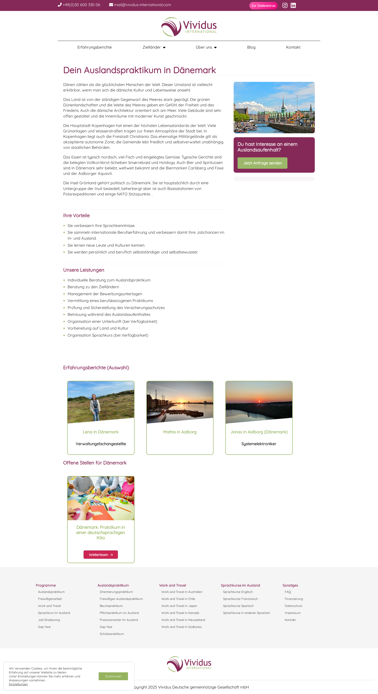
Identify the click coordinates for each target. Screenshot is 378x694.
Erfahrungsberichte (94, 47)
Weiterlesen (98, 554)
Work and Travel (49, 606)
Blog (251, 47)
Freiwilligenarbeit (50, 599)
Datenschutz (294, 606)
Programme (46, 585)
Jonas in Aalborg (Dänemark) (259, 431)
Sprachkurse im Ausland (240, 585)
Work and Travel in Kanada (180, 613)
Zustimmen (113, 676)
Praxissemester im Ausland (119, 620)
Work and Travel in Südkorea (181, 627)
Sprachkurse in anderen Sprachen (246, 613)
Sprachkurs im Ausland (54, 613)
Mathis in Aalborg (180, 431)
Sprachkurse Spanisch (238, 606)
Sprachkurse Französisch (240, 599)
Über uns (204, 47)
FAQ (288, 592)
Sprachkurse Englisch (238, 592)
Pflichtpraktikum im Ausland (119, 613)
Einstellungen (18, 684)
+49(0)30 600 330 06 (81, 4)
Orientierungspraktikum (116, 592)
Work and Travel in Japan (179, 606)
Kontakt (293, 47)
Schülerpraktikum (112, 634)
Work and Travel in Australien (181, 592)
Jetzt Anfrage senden (262, 162)
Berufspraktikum (111, 606)
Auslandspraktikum (51, 592)
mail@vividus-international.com (142, 4)
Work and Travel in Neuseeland (183, 620)
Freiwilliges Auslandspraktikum (121, 599)
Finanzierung (294, 599)
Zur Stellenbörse (263, 6)
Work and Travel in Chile (178, 599)
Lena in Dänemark (101, 431)
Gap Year (44, 627)
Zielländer (152, 47)
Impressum (293, 613)
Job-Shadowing (49, 620)
